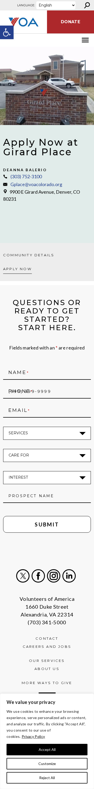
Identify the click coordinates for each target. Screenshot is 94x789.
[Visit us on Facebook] (38, 576)
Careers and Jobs (47, 646)
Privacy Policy (33, 736)
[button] (7, 32)
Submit (47, 524)
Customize (47, 763)
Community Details (28, 255)
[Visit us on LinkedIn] (69, 576)
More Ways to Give (47, 683)
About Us (47, 669)
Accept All (47, 749)
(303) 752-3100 (26, 176)
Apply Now (17, 269)
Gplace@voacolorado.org (36, 184)
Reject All (47, 777)
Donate (70, 21)
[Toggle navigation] (7, 40)
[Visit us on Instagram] (53, 576)
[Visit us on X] (23, 576)
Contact (47, 638)
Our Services (47, 661)
